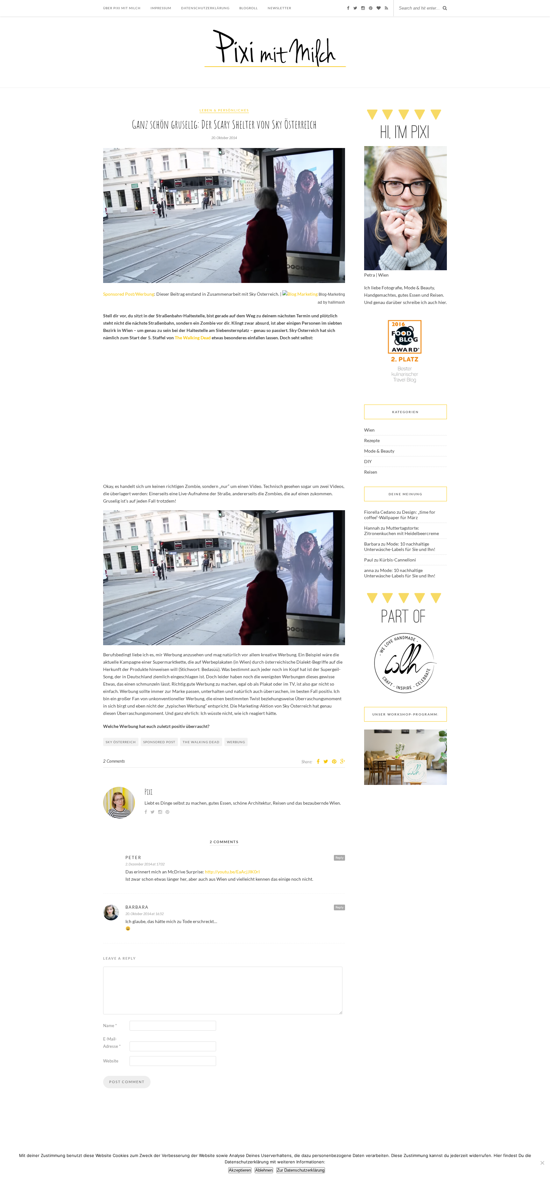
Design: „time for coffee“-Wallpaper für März (399, 514)
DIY (368, 461)
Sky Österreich (121, 742)
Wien (369, 430)
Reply (339, 857)
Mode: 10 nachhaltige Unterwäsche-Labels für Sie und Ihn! (399, 546)
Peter (133, 857)
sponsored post (159, 742)
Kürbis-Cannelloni (397, 559)
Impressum (161, 8)
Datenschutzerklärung (205, 8)
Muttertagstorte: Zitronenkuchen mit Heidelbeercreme (401, 530)
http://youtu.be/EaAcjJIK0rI (232, 871)
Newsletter (279, 8)
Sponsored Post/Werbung (128, 294)
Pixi (148, 792)
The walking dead (201, 742)
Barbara (137, 907)
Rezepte (372, 440)
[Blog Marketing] (300, 294)
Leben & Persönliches (224, 110)
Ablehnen (263, 1170)
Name (110, 1025)
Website (110, 1060)
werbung (236, 742)
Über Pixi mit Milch (122, 8)
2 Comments (114, 761)
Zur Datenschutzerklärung (300, 1170)
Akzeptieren (240, 1170)
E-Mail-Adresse (112, 1042)
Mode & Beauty (379, 451)
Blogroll (248, 8)
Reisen (370, 472)
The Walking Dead (193, 337)
